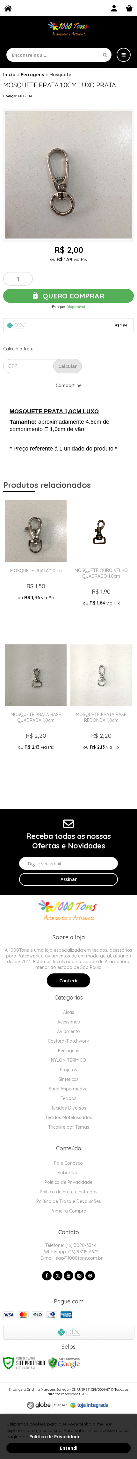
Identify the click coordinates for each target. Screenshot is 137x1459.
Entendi (68, 1448)
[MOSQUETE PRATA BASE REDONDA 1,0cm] (101, 711)
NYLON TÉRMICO (68, 1060)
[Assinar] (68, 879)
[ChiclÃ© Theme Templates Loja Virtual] (47, 1405)
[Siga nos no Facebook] (47, 1276)
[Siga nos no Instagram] (79, 1276)
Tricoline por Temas (68, 1127)
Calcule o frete (18, 349)
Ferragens (32, 74)
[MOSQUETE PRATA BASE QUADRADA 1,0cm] (36, 711)
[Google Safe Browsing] (64, 1363)
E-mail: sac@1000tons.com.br (71, 1258)
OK (67, 366)
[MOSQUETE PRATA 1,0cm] (36, 566)
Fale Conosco (68, 1163)
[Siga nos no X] (57, 1276)
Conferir (68, 981)
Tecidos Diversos (68, 1108)
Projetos (68, 1070)
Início (9, 74)
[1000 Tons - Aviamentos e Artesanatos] (68, 29)
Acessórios (68, 1022)
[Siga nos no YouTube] (68, 1276)
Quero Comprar (72, 295)
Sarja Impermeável (69, 1089)
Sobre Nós (69, 1173)
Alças (68, 1012)
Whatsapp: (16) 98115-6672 (70, 1252)
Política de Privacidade (68, 1182)
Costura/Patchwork (68, 1041)
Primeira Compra (68, 1211)
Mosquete (60, 74)
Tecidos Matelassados (68, 1117)
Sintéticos (69, 1079)
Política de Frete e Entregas (68, 1192)
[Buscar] (105, 55)
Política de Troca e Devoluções (68, 1201)
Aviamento (68, 1031)
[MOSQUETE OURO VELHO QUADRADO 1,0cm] (101, 566)
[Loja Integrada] (89, 1405)
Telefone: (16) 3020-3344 (70, 1245)
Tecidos (68, 1098)
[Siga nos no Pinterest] (90, 1276)
